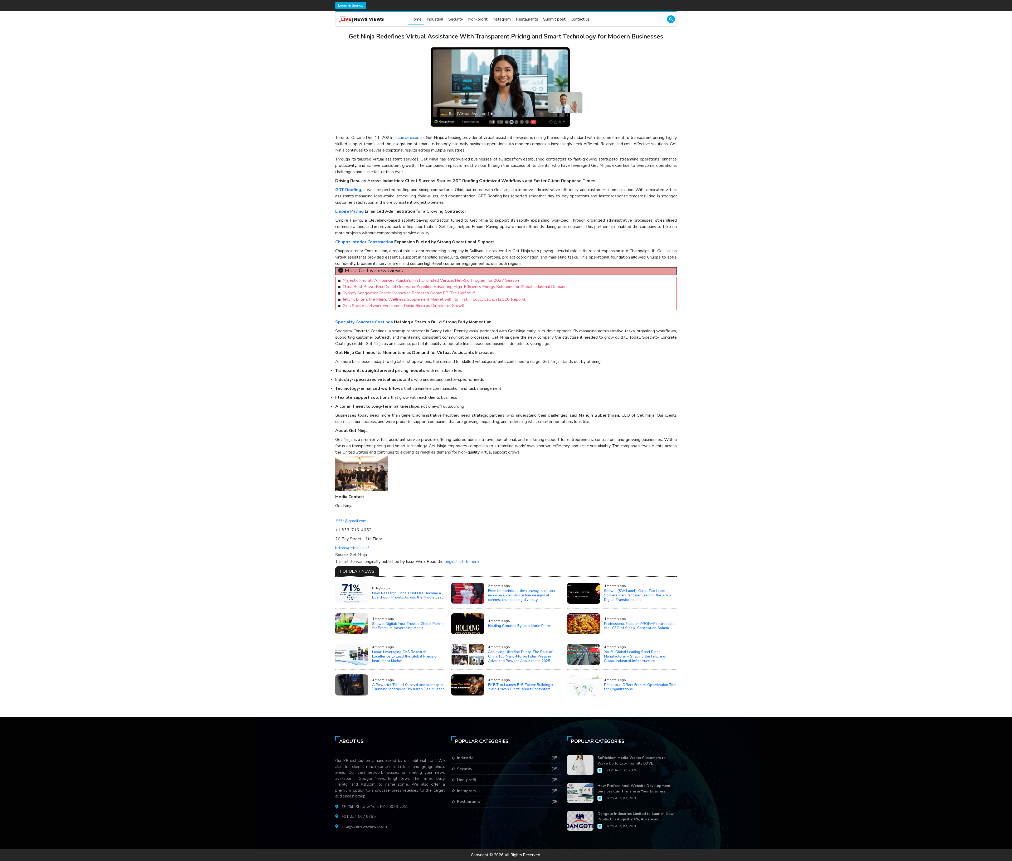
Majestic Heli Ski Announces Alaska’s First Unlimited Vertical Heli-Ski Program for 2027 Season (431, 280)
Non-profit (478, 19)
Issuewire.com (408, 137)
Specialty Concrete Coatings (364, 322)
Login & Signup (350, 5)
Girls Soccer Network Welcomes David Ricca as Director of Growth (404, 306)
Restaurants (527, 19)
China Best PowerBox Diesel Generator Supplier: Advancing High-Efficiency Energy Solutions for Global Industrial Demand (455, 287)
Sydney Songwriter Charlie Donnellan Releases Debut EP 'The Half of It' (409, 293)
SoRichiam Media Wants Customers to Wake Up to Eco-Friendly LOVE (631, 760)
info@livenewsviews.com (364, 826)
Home (416, 19)
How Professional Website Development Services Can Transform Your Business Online (633, 788)
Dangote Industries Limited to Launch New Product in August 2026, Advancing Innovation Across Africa (635, 816)
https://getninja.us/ (352, 548)
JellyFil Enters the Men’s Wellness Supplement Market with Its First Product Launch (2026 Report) (434, 299)
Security (455, 19)
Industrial (435, 19)
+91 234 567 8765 (359, 816)
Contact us (580, 19)
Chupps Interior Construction (364, 242)
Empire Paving (349, 211)
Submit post (554, 19)
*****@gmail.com (351, 521)
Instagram (502, 19)
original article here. (462, 562)
